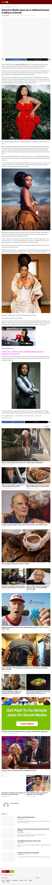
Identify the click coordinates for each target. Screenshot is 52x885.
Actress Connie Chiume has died (26, 817)
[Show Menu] (47, 2)
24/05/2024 (27, 832)
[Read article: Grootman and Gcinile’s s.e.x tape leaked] (8, 857)
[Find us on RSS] (42, 880)
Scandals (30, 880)
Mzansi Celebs (15, 6)
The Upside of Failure (7, 417)
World (26, 880)
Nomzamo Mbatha (19, 415)
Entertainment (8, 6)
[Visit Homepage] (5, 2)
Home (3, 6)
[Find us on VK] (41, 880)
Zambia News (8, 880)
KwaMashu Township (9, 415)
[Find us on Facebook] (35, 880)
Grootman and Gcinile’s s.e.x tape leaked (28, 853)
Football (21, 880)
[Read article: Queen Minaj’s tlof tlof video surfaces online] (8, 845)
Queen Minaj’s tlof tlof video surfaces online (29, 841)
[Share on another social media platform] (49, 59)
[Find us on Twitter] (37, 880)
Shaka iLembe (38, 415)
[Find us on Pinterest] (39, 880)
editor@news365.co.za (8, 875)
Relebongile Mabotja (29, 415)
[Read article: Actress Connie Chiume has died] (8, 821)
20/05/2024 (27, 854)
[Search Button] (49, 2)
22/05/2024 (27, 842)
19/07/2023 (13, 15)
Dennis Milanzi (6, 15)
